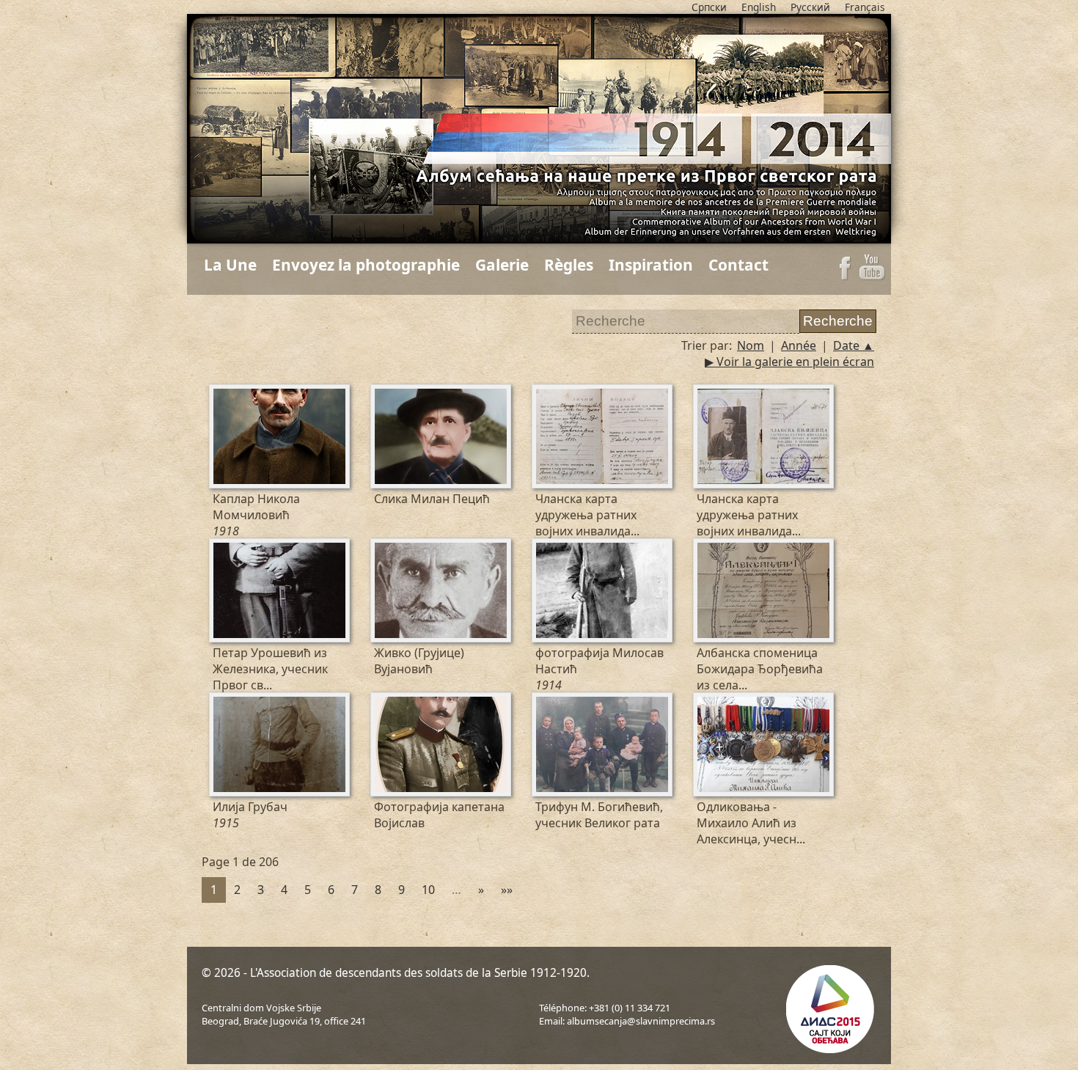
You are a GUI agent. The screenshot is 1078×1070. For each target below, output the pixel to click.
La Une (230, 264)
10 (428, 890)
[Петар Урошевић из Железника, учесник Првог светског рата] (222, 550)
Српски (709, 7)
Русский (810, 7)
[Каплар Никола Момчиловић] (222, 396)
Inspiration (651, 264)
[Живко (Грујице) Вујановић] (383, 550)
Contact (738, 264)
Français (865, 7)
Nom (750, 345)
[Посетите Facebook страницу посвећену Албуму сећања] (844, 276)
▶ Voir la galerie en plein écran (789, 361)
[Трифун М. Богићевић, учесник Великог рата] (545, 704)
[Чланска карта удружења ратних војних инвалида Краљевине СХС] (545, 396)
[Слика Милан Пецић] (383, 396)
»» (507, 890)
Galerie (502, 264)
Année (798, 345)
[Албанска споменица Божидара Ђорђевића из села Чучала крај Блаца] (706, 550)
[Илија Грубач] (222, 704)
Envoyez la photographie (366, 264)
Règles (568, 264)
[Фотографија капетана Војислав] (383, 704)
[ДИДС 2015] (828, 1011)
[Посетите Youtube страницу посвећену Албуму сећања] (872, 276)
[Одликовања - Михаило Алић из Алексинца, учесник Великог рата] (706, 704)
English (758, 7)
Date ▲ (853, 345)
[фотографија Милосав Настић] (545, 550)
